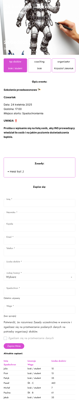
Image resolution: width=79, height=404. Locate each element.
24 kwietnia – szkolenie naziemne (33, 9)
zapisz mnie (14, 346)
